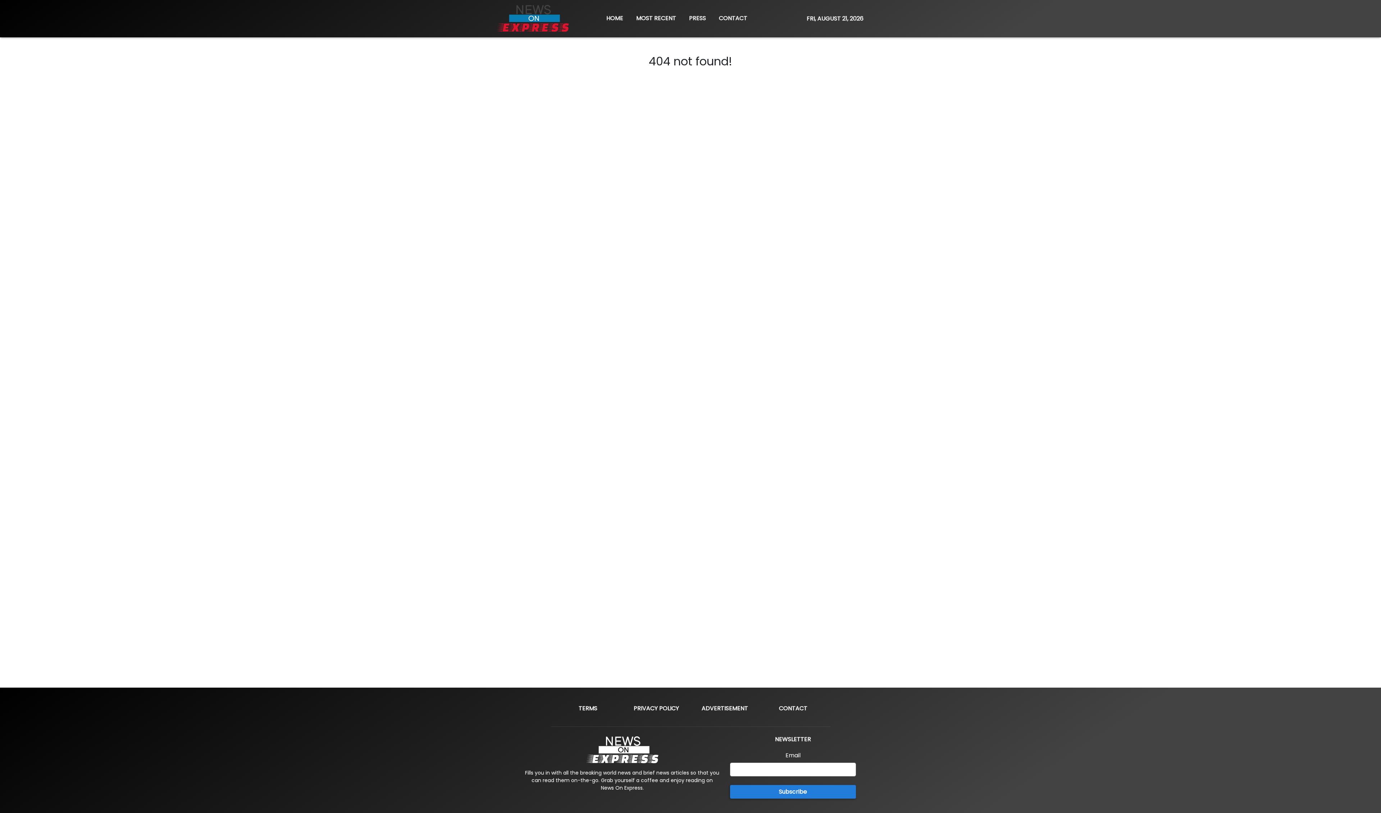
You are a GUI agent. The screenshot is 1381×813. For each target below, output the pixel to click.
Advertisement (725, 708)
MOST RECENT (656, 18)
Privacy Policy (656, 708)
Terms (588, 708)
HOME (614, 18)
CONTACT (733, 18)
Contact (793, 708)
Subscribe (793, 791)
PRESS (697, 18)
